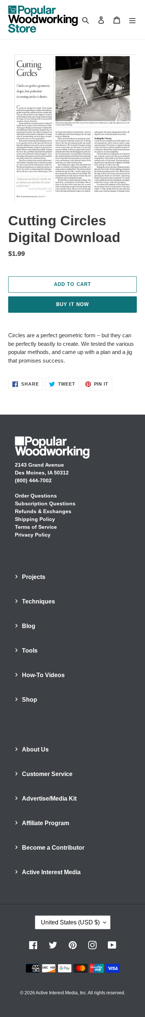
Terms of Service (36, 527)
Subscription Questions (45, 503)
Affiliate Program (45, 823)
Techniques (38, 601)
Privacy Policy (33, 535)
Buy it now (72, 304)
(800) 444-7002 (33, 480)
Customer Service (47, 774)
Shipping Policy (35, 519)
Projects (33, 577)
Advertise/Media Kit (49, 798)
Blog (28, 626)
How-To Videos (43, 675)
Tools (30, 650)
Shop (29, 699)
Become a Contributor (53, 847)
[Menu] (132, 20)
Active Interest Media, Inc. (61, 992)
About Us (35, 749)
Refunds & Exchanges (43, 511)
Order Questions (36, 496)
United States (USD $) (70, 922)
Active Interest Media (51, 872)
